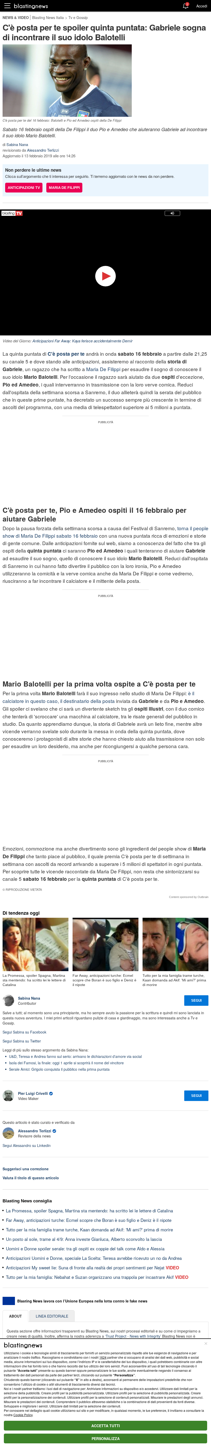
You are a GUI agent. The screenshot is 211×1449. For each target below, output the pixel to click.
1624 (103, 1357)
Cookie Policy (22, 1415)
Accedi (201, 5)
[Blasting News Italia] (31, 6)
